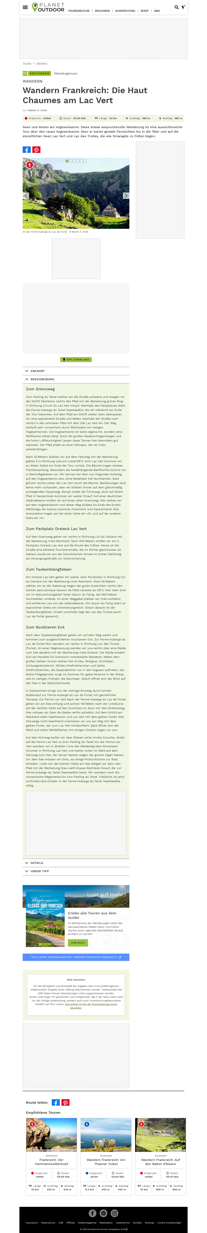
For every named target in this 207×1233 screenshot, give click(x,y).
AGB (61, 1222)
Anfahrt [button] (38, 371)
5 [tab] (82, 161)
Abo (157, 10)
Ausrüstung (125, 10)
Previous (26, 195)
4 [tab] (78, 161)
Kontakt (137, 1222)
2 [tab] (71, 161)
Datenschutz (48, 1222)
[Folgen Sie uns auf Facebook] (92, 1213)
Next (126, 195)
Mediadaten (106, 1222)
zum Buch (78, 942)
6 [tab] (85, 161)
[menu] (25, 7)
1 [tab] (67, 161)
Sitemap (149, 1222)
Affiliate (70, 1222)
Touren (27, 63)
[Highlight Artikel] (183, 7)
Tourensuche (79, 10)
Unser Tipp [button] (40, 871)
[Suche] (177, 7)
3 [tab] (74, 161)
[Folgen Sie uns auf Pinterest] (103, 1213)
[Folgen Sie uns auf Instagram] (114, 1213)
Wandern (41, 63)
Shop (145, 10)
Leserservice (123, 1222)
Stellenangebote (87, 1222)
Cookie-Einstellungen (169, 1222)
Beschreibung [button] (42, 379)
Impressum (32, 1222)
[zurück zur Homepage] (48, 7)
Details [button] (37, 863)
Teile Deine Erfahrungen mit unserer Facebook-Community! (74, 957)
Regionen (102, 10)
